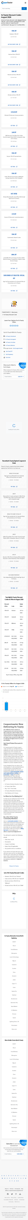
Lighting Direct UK (14, 1021)
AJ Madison (14, 1010)
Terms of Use (7, 1197)
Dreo (14, 972)
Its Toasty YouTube (10, 342)
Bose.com (14, 1029)
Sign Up (20, 376)
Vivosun (14, 1014)
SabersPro (14, 991)
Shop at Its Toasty (14, 866)
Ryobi (14, 1017)
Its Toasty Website (10, 345)
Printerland (14, 1025)
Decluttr (14, 976)
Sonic (14, 987)
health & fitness (10, 773)
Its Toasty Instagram (10, 339)
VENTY (14, 942)
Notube (13, 1208)
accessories (6, 774)
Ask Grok (8, 357)
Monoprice (14, 953)
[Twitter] (12, 1194)
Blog (22, 1188)
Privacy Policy (13, 1197)
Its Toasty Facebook (11, 336)
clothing (16, 773)
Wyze (14, 945)
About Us (7, 1188)
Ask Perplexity (9, 354)
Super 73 (14, 983)
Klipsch (14, 961)
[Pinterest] (16, 1194)
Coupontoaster (6, 312)
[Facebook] (8, 1194)
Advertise (16, 1199)
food (12, 774)
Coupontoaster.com (10, 1206)
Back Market (14, 1006)
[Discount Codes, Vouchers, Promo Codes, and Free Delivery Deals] (7, 2)
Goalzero (14, 964)
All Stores (11, 1188)
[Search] (24, 8)
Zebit (14, 980)
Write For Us (17, 1201)
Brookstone (14, 999)
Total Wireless (14, 949)
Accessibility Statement (8, 1199)
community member (13, 821)
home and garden (15, 771)
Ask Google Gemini (17, 348)
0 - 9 (17, 1181)
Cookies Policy (20, 1197)
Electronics (14, 312)
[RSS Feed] (20, 1194)
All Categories (17, 1188)
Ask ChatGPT (9, 351)
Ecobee (14, 968)
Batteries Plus (14, 1002)
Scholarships (21, 1199)
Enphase (14, 995)
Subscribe (20, 1154)
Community (11, 1201)
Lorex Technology (14, 957)
